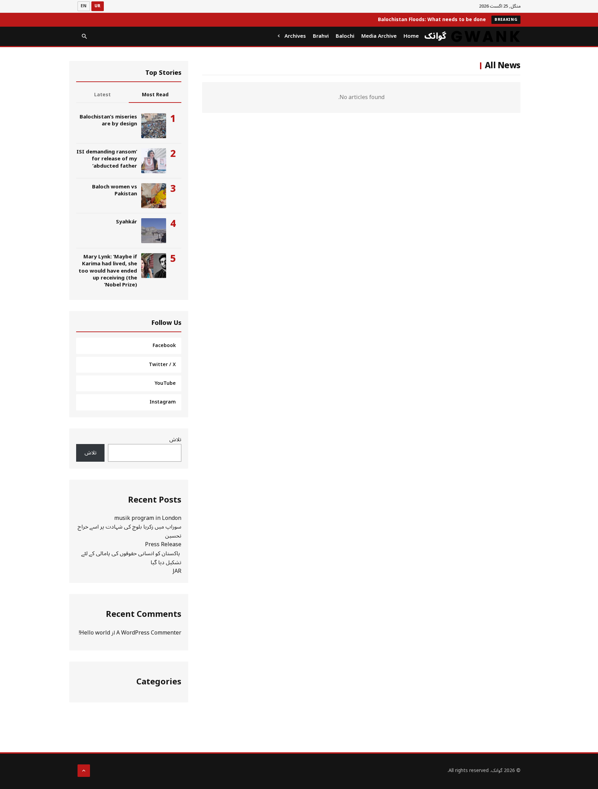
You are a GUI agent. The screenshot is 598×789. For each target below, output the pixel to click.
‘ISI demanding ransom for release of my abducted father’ (106, 158)
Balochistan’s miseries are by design (108, 120)
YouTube (165, 383)
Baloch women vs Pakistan (114, 190)
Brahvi (321, 36)
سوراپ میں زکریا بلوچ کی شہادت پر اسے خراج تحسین (129, 531)
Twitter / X (162, 365)
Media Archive (379, 36)
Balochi (345, 36)
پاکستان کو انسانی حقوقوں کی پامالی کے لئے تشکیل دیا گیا (131, 558)
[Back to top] (84, 770)
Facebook (164, 345)
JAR (177, 571)
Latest (102, 95)
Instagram (163, 402)
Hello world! (94, 633)
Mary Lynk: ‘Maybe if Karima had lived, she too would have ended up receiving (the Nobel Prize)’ (108, 270)
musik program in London (147, 518)
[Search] (84, 36)
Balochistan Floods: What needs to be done (432, 20)
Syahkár (126, 221)
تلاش (175, 439)
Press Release (163, 544)
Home (411, 36)
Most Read (155, 95)
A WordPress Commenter (148, 633)
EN (84, 6)
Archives (295, 36)
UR (97, 6)
